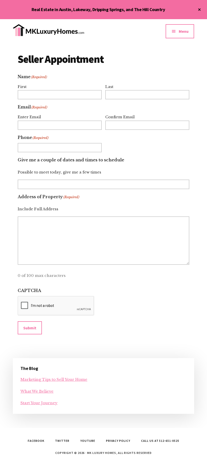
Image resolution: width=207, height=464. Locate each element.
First (22, 86)
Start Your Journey (39, 402)
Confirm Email (120, 116)
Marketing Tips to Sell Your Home (53, 379)
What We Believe (37, 391)
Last (109, 86)
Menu (184, 31)
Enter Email (29, 116)
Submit (29, 327)
